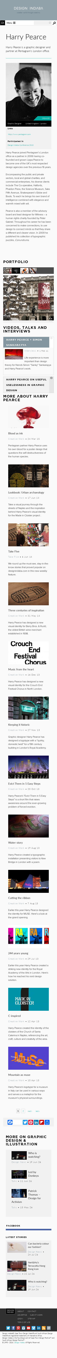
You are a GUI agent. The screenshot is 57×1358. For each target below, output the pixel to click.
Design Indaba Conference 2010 (20, 145)
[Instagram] (23, 1328)
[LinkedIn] (36, 1122)
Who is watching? (34, 1154)
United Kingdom (32, 123)
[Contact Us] (49, 1328)
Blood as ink (15, 433)
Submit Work (36, 1315)
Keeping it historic (19, 724)
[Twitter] (25, 1122)
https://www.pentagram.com (19, 134)
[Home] (28, 8)
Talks (14, 1180)
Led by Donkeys (33, 1173)
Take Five (13, 551)
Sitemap (31, 1318)
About (20, 1311)
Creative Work (16, 438)
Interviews (30, 350)
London (43, 123)
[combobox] (42, 23)
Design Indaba (19, 1342)
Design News (19, 1161)
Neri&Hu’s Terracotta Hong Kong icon (36, 1266)
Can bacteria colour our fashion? (38, 1245)
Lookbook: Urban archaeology (26, 492)
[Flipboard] (41, 1122)
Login (20, 1318)
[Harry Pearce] (28, 322)
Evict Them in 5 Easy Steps (24, 783)
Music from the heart (21, 669)
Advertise (22, 1315)
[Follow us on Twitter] (8, 1328)
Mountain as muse (19, 1075)
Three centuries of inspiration (26, 610)
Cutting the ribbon (19, 898)
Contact (32, 1311)
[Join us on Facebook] (13, 1328)
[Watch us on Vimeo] (33, 1328)
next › (30, 1111)
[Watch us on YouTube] (28, 1328)
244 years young (18, 953)
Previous (10, 303)
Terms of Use (23, 1322)
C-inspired (14, 1016)
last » (38, 1111)
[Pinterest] (30, 1122)
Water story (15, 842)
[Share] (47, 1122)
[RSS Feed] (44, 1328)
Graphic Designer (14, 123)
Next (46, 303)
